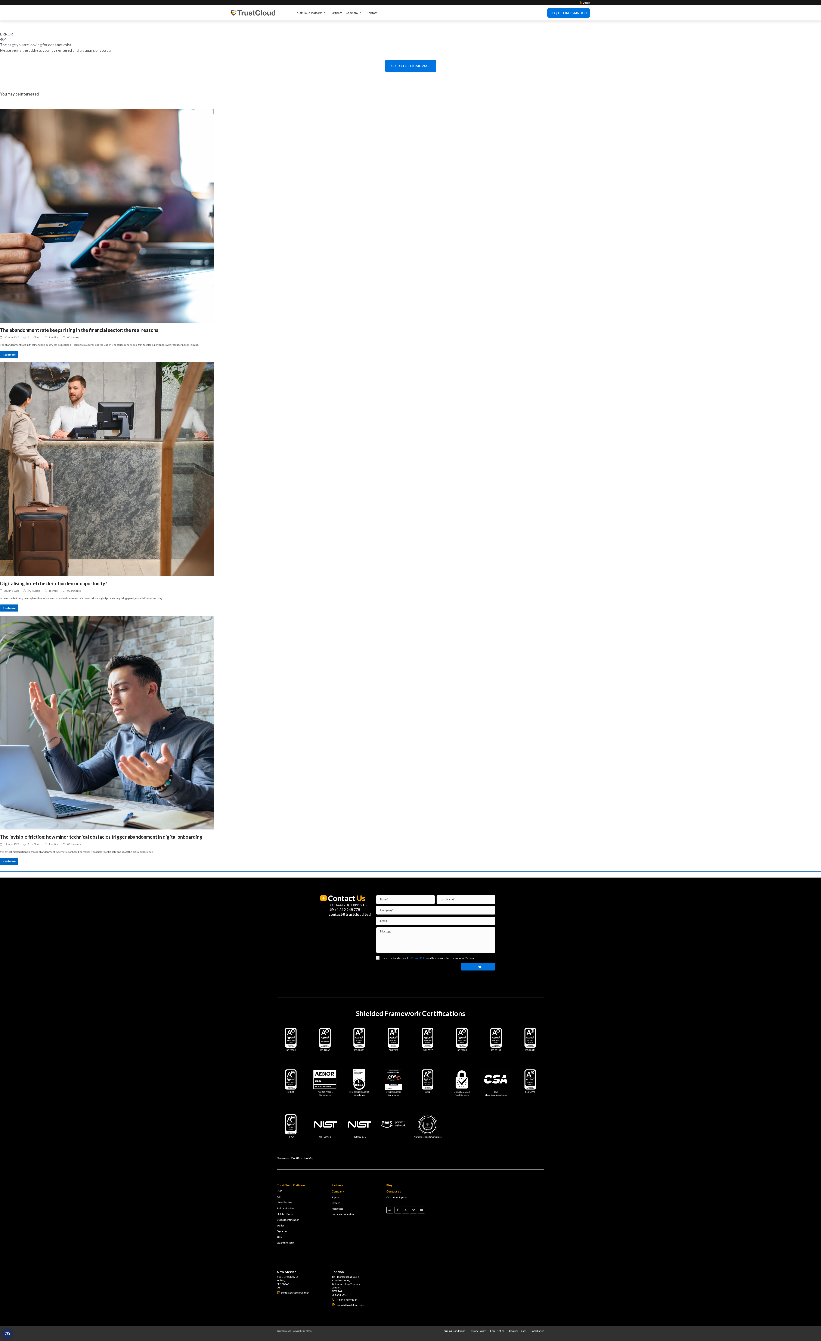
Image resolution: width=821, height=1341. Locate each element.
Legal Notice (497, 1330)
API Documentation (343, 1214)
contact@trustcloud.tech (350, 914)
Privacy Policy (478, 1330)
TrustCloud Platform (308, 13)
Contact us (393, 1191)
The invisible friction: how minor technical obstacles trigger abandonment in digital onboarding (101, 837)
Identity (53, 337)
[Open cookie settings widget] (7, 1334)
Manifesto (337, 1208)
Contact (372, 13)
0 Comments (74, 337)
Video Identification (288, 1219)
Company (352, 13)
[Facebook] (397, 1210)
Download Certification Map (295, 1158)
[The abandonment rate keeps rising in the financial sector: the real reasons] (410, 216)
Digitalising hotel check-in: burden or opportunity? (53, 583)
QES (279, 1236)
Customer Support (396, 1197)
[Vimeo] (413, 1210)
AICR (279, 1196)
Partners (336, 13)
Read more (9, 354)
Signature (282, 1231)
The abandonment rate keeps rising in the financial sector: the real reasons (79, 330)
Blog (389, 1185)
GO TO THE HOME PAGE (410, 66)
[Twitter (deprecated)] (405, 1210)
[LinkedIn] (389, 1210)
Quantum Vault (285, 1242)
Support (336, 1197)
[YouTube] (421, 1210)
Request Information (569, 13)
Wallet (280, 1225)
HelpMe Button (285, 1214)
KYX (279, 1191)
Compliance (537, 1330)
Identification (284, 1202)
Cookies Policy (517, 1330)
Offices (336, 1202)
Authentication (285, 1208)
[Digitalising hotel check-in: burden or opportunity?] (410, 469)
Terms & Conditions (453, 1330)
